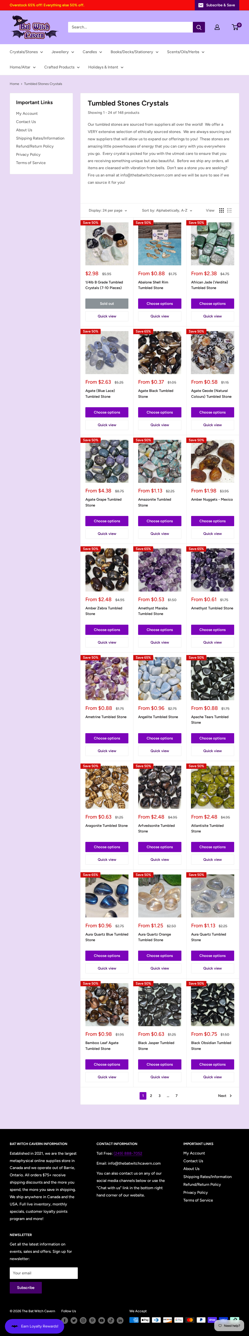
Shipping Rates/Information (40, 138)
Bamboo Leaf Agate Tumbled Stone (101, 1046)
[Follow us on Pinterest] (92, 1320)
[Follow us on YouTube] (101, 1320)
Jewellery (60, 52)
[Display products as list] (229, 210)
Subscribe (26, 1287)
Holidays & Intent (103, 67)
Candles (90, 52)
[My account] (217, 27)
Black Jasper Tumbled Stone (156, 1046)
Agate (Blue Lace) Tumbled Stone (100, 393)
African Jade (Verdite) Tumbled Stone (209, 285)
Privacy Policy (28, 154)
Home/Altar (20, 67)
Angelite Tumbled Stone (158, 717)
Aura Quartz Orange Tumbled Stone (154, 937)
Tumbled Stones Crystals (43, 84)
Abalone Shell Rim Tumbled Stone (153, 285)
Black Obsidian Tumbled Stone (211, 1046)
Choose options (160, 303)
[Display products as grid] (221, 210)
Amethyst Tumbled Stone (212, 608)
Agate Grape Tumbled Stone (103, 502)
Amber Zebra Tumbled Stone (103, 611)
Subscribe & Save (220, 5)
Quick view (107, 316)
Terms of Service (31, 162)
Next (222, 1096)
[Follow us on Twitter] (74, 1320)
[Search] (199, 27)
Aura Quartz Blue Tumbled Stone (106, 937)
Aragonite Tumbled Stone (106, 825)
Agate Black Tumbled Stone (155, 393)
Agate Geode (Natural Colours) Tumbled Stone (211, 393)
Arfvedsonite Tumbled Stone (156, 828)
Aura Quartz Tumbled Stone (208, 937)
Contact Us (26, 121)
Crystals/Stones (24, 52)
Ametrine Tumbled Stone (105, 717)
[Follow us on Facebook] (64, 1320)
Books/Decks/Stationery (132, 52)
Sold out (107, 303)
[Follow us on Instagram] (83, 1320)
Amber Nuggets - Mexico (212, 499)
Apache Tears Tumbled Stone (210, 720)
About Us (24, 130)
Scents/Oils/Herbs (183, 52)
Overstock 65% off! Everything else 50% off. (47, 5)
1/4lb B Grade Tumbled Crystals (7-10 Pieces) (104, 285)
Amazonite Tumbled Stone (154, 502)
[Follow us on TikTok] (110, 1320)
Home (14, 84)
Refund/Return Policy (35, 146)
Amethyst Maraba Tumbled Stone (153, 611)
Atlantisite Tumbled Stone (207, 828)
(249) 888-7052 (128, 1153)
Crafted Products (59, 67)
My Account (27, 113)
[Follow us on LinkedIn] (120, 1320)
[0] (235, 27)
